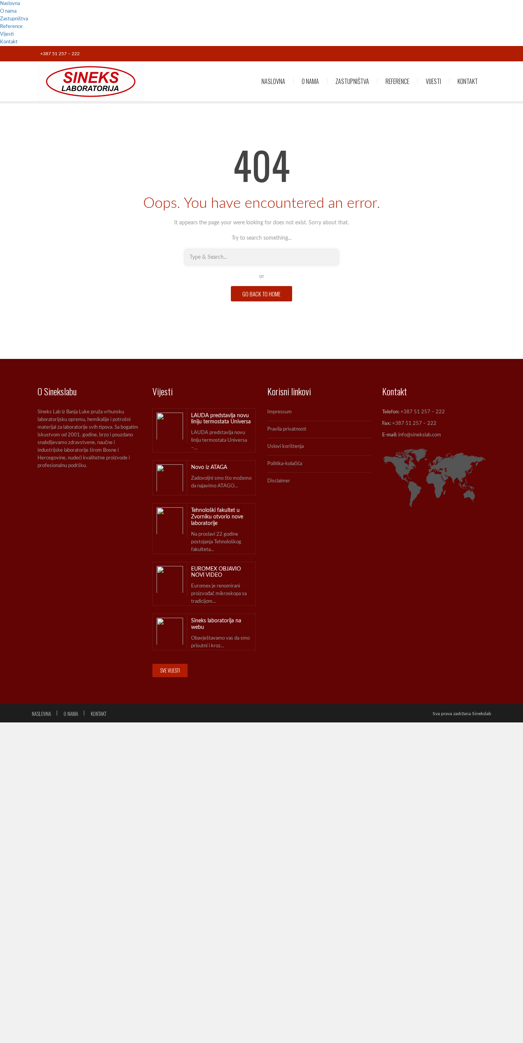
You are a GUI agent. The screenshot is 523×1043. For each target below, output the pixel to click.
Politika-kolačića (284, 463)
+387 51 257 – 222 (60, 53)
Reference (11, 26)
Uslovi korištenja (285, 446)
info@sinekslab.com (419, 435)
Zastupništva (14, 18)
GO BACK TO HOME (261, 294)
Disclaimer (278, 481)
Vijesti (7, 34)
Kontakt (9, 41)
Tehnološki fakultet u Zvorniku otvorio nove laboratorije (217, 517)
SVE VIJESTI (170, 670)
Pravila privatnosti (286, 429)
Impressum (279, 412)
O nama (8, 11)
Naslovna (10, 3)
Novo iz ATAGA (209, 467)
